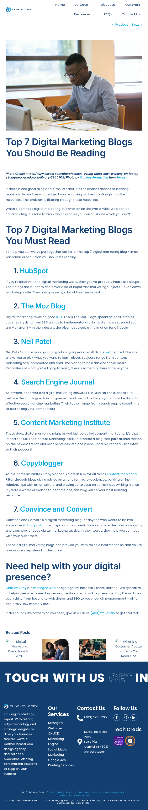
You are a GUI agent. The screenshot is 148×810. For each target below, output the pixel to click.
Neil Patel (36, 341)
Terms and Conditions (77, 792)
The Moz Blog (43, 306)
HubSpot (34, 270)
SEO (59, 317)
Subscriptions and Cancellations (108, 792)
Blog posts (35, 525)
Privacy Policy (57, 792)
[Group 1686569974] (18, 8)
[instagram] (125, 717)
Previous (121, 24)
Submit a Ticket (82, 795)
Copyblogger (42, 463)
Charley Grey (16, 588)
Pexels (121, 177)
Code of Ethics (65, 795)
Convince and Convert (56, 509)
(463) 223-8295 (103, 613)
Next (135, 24)
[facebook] (117, 717)
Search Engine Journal (57, 382)
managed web (44, 588)
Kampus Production (94, 177)
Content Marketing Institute (65, 422)
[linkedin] (133, 717)
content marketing (122, 474)
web (108, 352)
